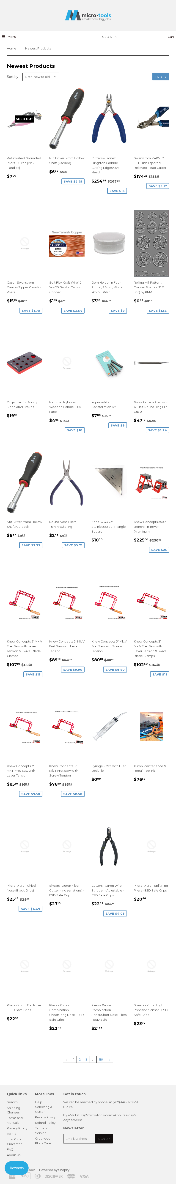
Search (12, 1102)
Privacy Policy (17, 1128)
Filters (160, 76)
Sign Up (104, 1138)
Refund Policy (45, 1122)
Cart (170, 36)
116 (101, 1059)
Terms (11, 1133)
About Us (13, 1155)
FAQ (10, 1149)
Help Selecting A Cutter (43, 1106)
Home (11, 48)
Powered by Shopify (54, 1170)
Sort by (12, 77)
